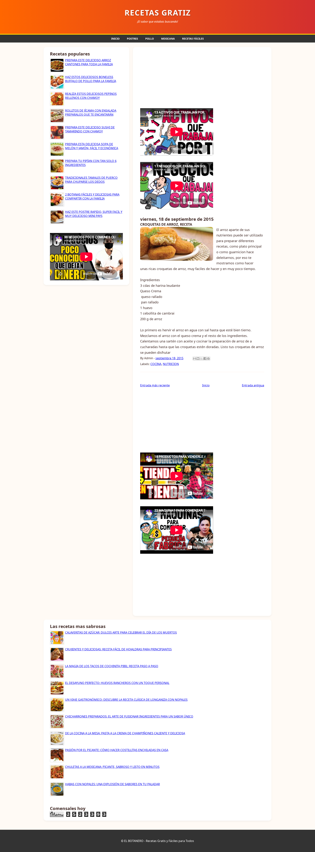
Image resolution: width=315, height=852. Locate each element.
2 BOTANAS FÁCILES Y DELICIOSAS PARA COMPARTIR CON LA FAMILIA (92, 196)
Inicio (206, 385)
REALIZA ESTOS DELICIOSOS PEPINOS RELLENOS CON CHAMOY (91, 96)
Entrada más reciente (155, 385)
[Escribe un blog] (198, 358)
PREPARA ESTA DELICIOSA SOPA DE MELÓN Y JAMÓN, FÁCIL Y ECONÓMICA (91, 146)
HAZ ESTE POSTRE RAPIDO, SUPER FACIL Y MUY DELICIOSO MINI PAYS (93, 214)
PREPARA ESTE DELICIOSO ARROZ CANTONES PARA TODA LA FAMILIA (89, 62)
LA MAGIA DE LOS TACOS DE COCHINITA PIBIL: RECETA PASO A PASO (111, 666)
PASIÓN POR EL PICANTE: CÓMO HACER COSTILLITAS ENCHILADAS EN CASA (116, 750)
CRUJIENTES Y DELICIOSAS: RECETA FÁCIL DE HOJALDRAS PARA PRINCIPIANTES (118, 649)
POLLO (149, 38)
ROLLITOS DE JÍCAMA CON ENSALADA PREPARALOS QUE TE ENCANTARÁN (90, 113)
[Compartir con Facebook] (205, 358)
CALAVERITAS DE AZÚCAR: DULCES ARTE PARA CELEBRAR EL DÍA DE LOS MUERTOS (121, 633)
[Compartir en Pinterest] (208, 358)
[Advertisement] (202, 77)
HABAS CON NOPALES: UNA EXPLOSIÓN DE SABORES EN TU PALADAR (112, 784)
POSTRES (132, 38)
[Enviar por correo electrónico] (194, 358)
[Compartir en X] (201, 358)
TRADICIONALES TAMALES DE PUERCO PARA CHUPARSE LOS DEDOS (91, 180)
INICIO (115, 38)
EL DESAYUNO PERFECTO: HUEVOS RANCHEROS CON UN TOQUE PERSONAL (117, 683)
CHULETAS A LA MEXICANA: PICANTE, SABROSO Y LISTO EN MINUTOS (112, 767)
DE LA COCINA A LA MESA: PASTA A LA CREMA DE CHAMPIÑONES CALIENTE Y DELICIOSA (125, 733)
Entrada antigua (253, 385)
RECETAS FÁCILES (193, 38)
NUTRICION (171, 364)
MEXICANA (168, 38)
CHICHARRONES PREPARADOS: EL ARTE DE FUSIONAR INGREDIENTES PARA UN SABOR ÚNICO (129, 716)
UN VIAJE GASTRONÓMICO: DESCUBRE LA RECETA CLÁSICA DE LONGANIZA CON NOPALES (126, 700)
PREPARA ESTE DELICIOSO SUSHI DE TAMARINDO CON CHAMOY (90, 129)
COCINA (155, 364)
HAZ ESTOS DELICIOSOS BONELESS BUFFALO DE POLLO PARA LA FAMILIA (90, 79)
